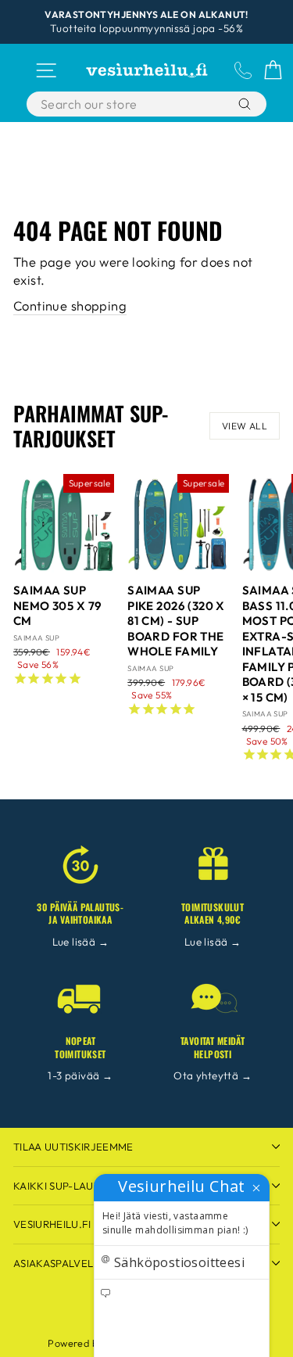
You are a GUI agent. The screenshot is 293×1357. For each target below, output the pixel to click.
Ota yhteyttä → (212, 1075)
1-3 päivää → (80, 1075)
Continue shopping (70, 305)
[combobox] (132, 104)
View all (244, 426)
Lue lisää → (80, 941)
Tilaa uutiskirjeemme (73, 1146)
